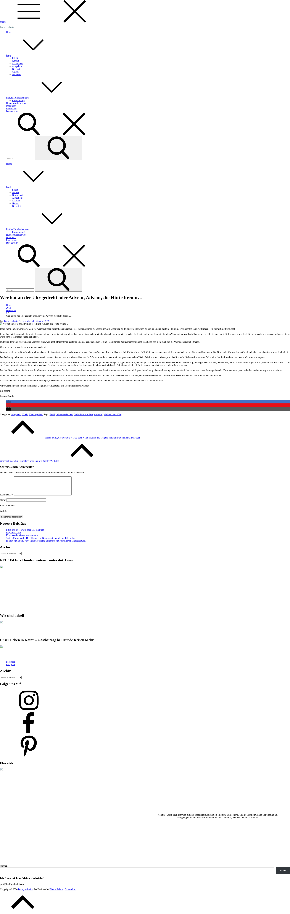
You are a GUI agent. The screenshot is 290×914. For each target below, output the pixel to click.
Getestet (16, 69)
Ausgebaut (17, 66)
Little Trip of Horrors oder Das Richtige (25, 530)
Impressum (11, 108)
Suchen (4, 866)
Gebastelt (16, 74)
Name (3, 500)
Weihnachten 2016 (112, 414)
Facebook (10, 661)
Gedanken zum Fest (83, 414)
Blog (8, 55)
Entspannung (18, 100)
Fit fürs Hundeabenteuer (17, 97)
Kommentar (6, 494)
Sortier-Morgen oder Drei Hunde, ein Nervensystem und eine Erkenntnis (40, 538)
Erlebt (15, 58)
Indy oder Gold (13, 532)
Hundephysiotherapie (16, 103)
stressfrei (98, 414)
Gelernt (15, 71)
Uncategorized (36, 414)
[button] (8, 402)
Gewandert (17, 63)
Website (4, 511)
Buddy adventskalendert (61, 414)
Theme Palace (56, 889)
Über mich (11, 106)
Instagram (10, 664)
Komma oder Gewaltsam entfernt (22, 535)
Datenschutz (12, 111)
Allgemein (16, 414)
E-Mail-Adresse (7, 505)
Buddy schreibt (7, 27)
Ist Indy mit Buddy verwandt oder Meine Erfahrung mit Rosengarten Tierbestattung (45, 540)
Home (9, 32)
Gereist (15, 61)
